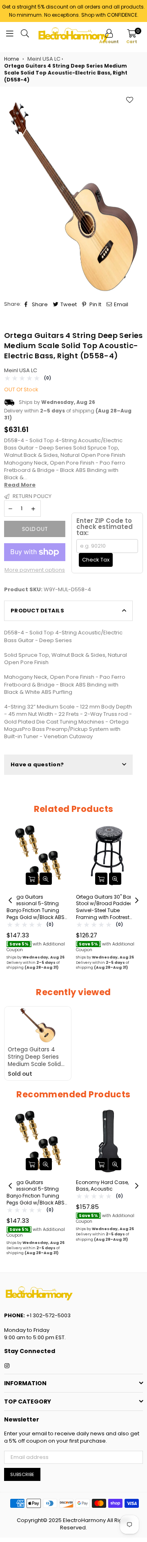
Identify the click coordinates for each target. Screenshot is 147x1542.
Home (11, 59)
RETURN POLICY (31, 496)
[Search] (25, 35)
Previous (10, 901)
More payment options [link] (34, 570)
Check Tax (95, 560)
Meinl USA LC (20, 370)
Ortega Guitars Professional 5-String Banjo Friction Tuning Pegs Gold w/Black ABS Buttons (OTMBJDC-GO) (36, 907)
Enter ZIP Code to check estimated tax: (104, 527)
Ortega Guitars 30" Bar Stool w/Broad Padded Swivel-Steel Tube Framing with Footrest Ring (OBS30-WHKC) (104, 907)
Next (137, 901)
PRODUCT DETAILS (37, 610)
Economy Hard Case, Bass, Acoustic (102, 1186)
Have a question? (37, 764)
